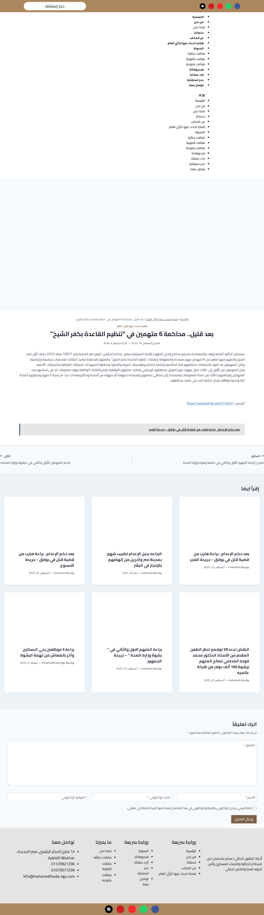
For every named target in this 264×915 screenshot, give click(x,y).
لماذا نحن (199, 27)
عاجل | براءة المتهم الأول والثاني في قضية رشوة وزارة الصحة (223, 459)
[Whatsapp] (229, 6)
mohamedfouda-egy (53, 662)
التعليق (249, 745)
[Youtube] (211, 6)
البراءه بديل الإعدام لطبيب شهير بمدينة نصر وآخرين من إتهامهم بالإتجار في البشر (134, 559)
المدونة (199, 48)
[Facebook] (237, 6)
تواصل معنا (196, 85)
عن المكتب (197, 37)
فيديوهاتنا (196, 69)
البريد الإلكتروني (158, 797)
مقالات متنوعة (195, 64)
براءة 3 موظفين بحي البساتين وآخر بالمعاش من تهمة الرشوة (47, 652)
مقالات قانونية (195, 59)
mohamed (234, 567)
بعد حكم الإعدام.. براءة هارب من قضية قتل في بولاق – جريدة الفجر (219, 556)
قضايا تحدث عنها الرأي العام (186, 43)
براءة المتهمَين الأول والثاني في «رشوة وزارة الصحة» (35, 459)
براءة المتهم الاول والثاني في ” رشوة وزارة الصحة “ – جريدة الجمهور (134, 655)
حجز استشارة (195, 79)
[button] (114, 95)
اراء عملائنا (197, 74)
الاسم (250, 797)
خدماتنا (199, 32)
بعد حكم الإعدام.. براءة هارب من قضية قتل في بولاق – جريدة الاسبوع (46, 559)
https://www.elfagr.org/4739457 (210, 403)
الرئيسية (198, 16)
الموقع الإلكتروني (74, 797)
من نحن (199, 22)
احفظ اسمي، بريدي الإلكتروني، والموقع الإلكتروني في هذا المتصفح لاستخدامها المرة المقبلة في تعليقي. (189, 808)
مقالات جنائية (196, 53)
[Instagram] (220, 6)
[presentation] (219, 521)
